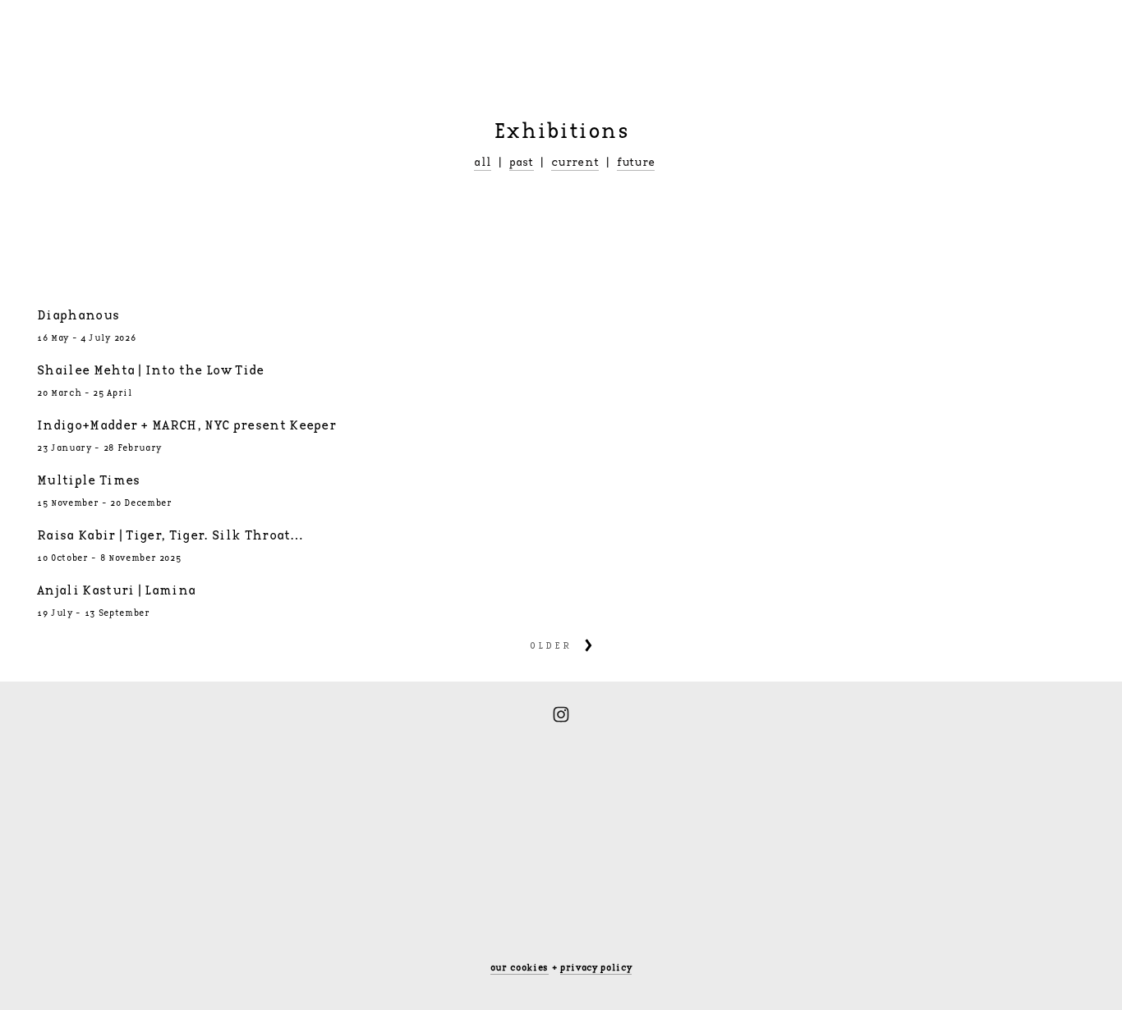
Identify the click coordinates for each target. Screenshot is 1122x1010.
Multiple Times (88, 481)
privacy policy (596, 968)
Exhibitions (75, 29)
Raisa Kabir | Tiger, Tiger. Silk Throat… (170, 536)
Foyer (245, 29)
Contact (500, 29)
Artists (170, 29)
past (521, 162)
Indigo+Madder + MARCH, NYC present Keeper (186, 426)
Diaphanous (78, 316)
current (575, 162)
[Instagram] (561, 714)
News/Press (403, 29)
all (482, 162)
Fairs (315, 29)
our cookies (519, 968)
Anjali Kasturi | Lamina (116, 591)
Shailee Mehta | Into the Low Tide (150, 371)
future (636, 162)
